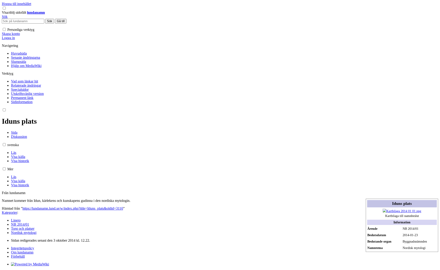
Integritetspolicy (22, 248)
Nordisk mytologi (23, 233)
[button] (14, 12)
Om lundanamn (22, 252)
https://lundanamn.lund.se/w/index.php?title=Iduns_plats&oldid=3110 (72, 208)
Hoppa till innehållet (16, 4)
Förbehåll (18, 256)
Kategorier (9, 212)
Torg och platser (22, 228)
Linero (16, 220)
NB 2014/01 (20, 224)
